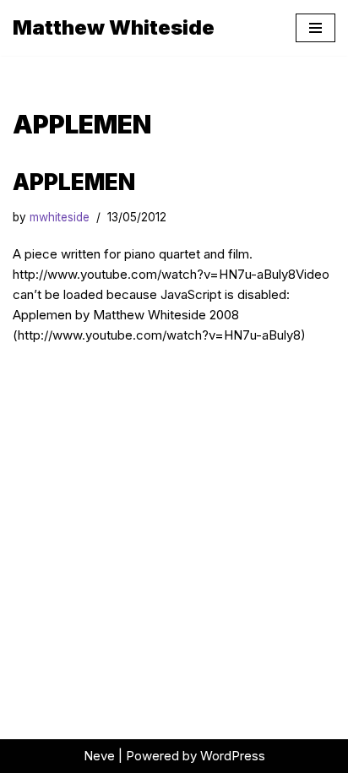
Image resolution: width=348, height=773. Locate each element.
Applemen (74, 182)
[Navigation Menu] (315, 28)
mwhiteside (60, 217)
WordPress (232, 756)
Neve (99, 756)
